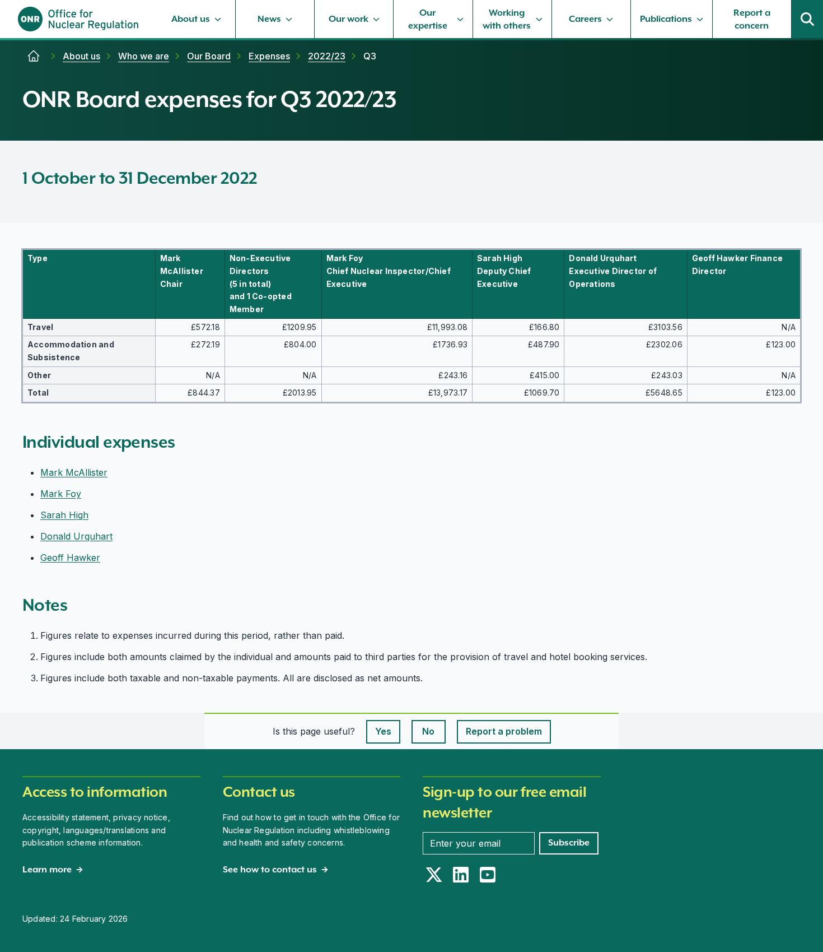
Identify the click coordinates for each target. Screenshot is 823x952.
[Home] (33, 56)
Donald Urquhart (76, 536)
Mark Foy (60, 493)
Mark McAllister (73, 472)
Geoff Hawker (70, 557)
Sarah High (64, 515)
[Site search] (807, 19)
